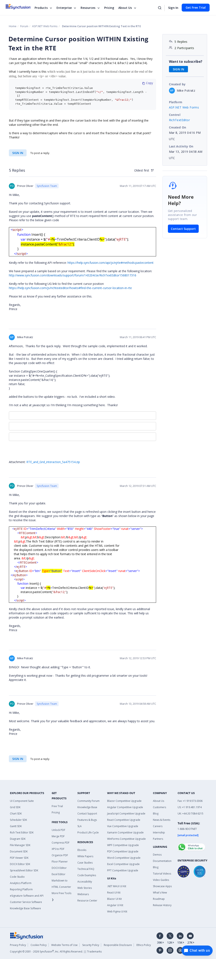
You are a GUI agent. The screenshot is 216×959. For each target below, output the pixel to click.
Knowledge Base (87, 807)
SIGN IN (17, 153)
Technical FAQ (85, 869)
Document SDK (19, 851)
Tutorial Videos (162, 873)
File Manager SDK (20, 845)
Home (12, 26)
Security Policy (90, 945)
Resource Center (87, 900)
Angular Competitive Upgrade (125, 807)
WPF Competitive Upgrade (123, 845)
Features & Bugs (87, 820)
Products (41, 8)
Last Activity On (181, 146)
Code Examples (86, 875)
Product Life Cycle (88, 832)
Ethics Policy (143, 945)
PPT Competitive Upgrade (122, 870)
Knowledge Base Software (25, 908)
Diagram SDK (18, 839)
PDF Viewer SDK (19, 858)
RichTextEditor (179, 120)
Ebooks (81, 850)
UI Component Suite (22, 801)
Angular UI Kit (115, 905)
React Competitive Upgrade (123, 820)
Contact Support (183, 229)
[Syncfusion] (27, 935)
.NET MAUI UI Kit (116, 886)
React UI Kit (113, 892)
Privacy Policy (18, 945)
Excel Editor (58, 874)
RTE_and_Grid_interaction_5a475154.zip (53, 462)
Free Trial (57, 806)
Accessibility (84, 881)
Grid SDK (15, 807)
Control (175, 115)
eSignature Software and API (26, 895)
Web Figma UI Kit (117, 911)
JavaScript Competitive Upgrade (126, 813)
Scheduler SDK (18, 820)
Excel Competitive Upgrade (123, 864)
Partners (158, 839)
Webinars (83, 894)
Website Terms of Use (64, 945)
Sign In (173, 7)
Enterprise (64, 8)
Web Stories (84, 888)
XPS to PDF (58, 849)
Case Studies (85, 862)
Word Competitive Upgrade (123, 858)
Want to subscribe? (185, 61)
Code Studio (17, 877)
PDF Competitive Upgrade (122, 851)
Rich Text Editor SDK (22, 832)
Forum (24, 26)
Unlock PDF (58, 830)
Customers (159, 807)
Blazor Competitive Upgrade (124, 801)
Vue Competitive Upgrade (122, 826)
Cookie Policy (39, 945)
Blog (155, 813)
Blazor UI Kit (114, 899)
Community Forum (88, 801)
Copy (149, 83)
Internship (159, 832)
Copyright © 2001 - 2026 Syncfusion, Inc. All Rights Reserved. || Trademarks (56, 951)
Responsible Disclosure (118, 945)
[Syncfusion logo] (21, 6)
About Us (125, 8)
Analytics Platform (20, 883)
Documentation (162, 861)
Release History (162, 905)
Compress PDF (60, 842)
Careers (157, 826)
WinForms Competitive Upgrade (126, 839)
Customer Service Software (26, 902)
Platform (175, 102)
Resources (88, 8)
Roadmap (159, 899)
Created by (177, 84)
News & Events (161, 820)
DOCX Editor (59, 868)
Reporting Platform (21, 889)
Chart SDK (16, 813)
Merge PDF (58, 836)
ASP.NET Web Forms (45, 26)
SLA (79, 826)
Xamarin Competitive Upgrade (125, 832)
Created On (177, 127)
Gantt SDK (16, 826)
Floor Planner (60, 861)
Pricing (109, 8)
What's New (160, 892)
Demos (157, 854)
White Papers (85, 856)
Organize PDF (60, 855)
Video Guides (161, 880)
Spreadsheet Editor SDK (24, 870)
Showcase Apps (162, 886)
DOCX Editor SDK (20, 864)
